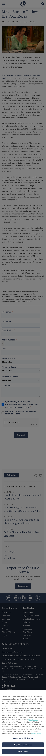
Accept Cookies (23, 751)
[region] (23, 723)
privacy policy (33, 720)
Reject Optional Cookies (23, 745)
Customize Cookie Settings (23, 738)
